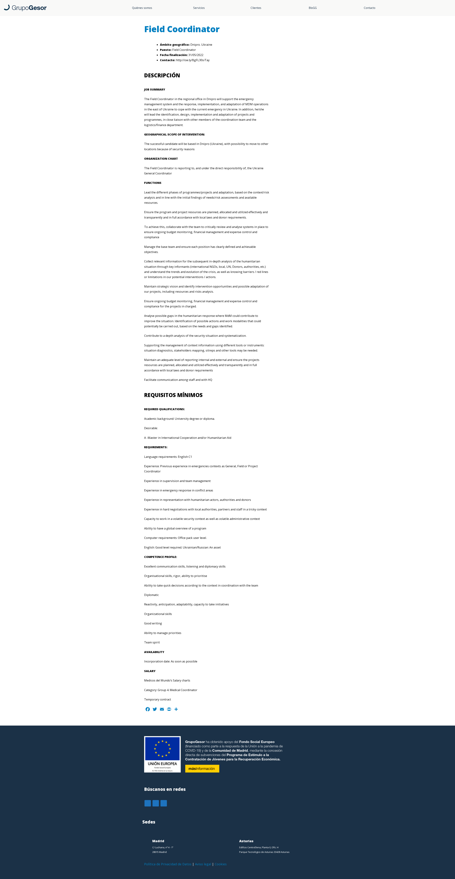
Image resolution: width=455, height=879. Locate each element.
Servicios (199, 8)
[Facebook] (147, 803)
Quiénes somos (142, 8)
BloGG (313, 8)
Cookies (221, 864)
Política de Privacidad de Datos (167, 864)
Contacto (369, 8)
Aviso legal (203, 864)
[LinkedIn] (155, 803)
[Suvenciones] (227, 773)
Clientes (256, 8)
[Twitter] (163, 803)
